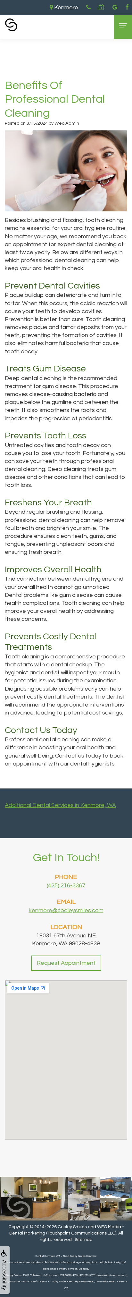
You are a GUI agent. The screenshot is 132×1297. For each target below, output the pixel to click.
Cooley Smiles (72, 1227)
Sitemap (83, 1239)
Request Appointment (66, 963)
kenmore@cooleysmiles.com (66, 910)
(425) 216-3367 (66, 886)
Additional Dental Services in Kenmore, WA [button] (60, 805)
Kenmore (65, 7)
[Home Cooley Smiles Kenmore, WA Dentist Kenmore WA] (11, 25)
